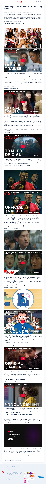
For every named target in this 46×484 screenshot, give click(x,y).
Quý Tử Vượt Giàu (14, 466)
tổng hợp (19, 460)
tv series (8, 460)
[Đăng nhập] (44, 1)
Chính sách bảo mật (14, 478)
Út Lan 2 (19, 467)
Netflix (16, 460)
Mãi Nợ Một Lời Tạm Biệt (20, 466)
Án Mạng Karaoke (8, 469)
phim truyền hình (12, 460)
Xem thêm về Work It (23, 457)
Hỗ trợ (19, 478)
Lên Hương (14, 467)
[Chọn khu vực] (36, 2)
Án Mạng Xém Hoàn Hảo (14, 469)
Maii (13, 10)
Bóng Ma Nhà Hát (8, 467)
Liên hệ (7, 479)
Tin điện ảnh (9, 10)
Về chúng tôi (8, 478)
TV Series (5, 10)
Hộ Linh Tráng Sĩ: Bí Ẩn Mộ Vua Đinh (8, 466)
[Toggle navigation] (2, 2)
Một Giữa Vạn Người (20, 469)
